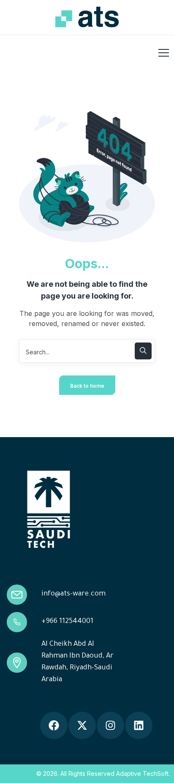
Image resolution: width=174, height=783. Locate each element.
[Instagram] (110, 725)
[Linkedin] (138, 725)
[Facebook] (54, 725)
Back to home (87, 386)
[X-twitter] (82, 725)
